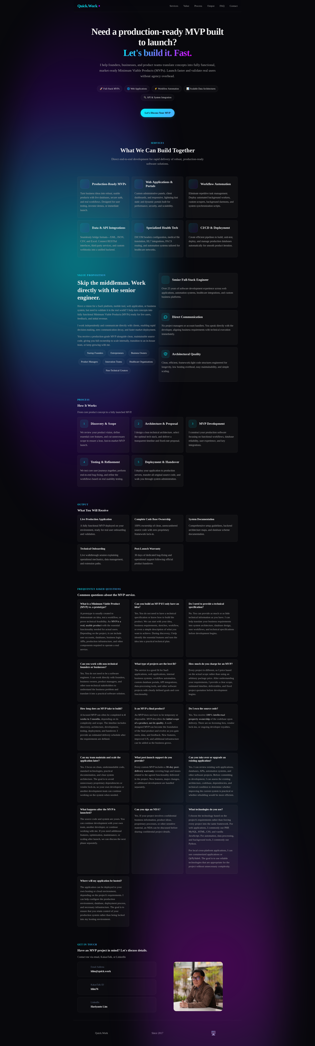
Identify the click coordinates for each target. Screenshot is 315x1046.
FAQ (222, 5)
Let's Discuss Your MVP (157, 112)
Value (186, 5)
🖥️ (213, 1033)
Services (174, 5)
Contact (234, 5)
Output (210, 5)
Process (198, 5)
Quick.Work (87, 6)
